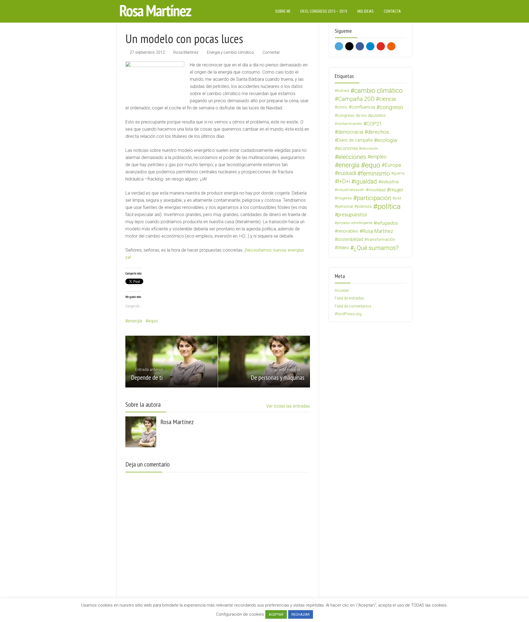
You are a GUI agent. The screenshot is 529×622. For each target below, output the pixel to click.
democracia (350, 132)
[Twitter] (339, 46)
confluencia (363, 107)
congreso (391, 107)
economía (348, 148)
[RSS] (391, 46)
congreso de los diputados (361, 115)
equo (153, 321)
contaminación (349, 124)
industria (390, 181)
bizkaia (343, 90)
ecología (387, 140)
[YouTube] (381, 46)
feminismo (375, 173)
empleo (378, 157)
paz (398, 198)
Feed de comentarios (353, 306)
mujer (396, 190)
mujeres (344, 198)
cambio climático (378, 90)
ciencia (387, 99)
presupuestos (352, 214)
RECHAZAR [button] (301, 614)
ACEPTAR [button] (276, 614)
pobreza (364, 206)
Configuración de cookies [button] (240, 614)
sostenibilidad (350, 239)
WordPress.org (348, 314)
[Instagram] (349, 46)
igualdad (366, 181)
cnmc (342, 107)
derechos (378, 132)
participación (374, 198)
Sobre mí (282, 11)
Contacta (392, 11)
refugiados (387, 223)
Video (343, 247)
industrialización (351, 190)
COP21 (374, 124)
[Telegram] (370, 46)
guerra (398, 173)
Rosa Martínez (185, 52)
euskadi (347, 173)
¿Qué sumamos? (376, 247)
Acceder (342, 290)
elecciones (352, 157)
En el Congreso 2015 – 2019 (323, 11)
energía (135, 321)
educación (369, 148)
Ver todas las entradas (288, 406)
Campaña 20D (356, 99)
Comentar (271, 52)
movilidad (376, 189)
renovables (347, 231)
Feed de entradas (349, 298)
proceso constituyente (354, 223)
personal (345, 206)
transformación (381, 239)
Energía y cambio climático (230, 52)
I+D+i (344, 181)
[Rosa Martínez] (155, 10)
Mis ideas (365, 11)
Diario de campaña (355, 140)
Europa (393, 165)
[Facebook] (360, 46)
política (389, 206)
